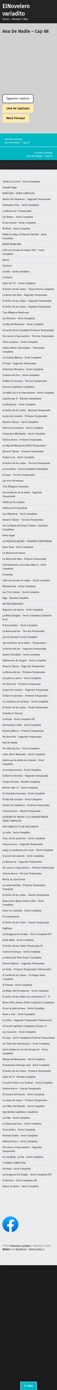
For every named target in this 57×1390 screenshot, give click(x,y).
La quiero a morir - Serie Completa (21, 678)
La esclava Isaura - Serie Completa (21, 770)
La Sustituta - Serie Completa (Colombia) (25, 469)
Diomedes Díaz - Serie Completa (20, 205)
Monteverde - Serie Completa (18, 586)
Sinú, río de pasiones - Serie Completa (23, 838)
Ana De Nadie (10, 742)
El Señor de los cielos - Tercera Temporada (26, 463)
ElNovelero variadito (20, 1245)
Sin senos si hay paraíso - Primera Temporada (28, 867)
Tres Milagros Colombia (15, 486)
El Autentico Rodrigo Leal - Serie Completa (26, 1065)
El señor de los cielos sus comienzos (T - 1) (26, 996)
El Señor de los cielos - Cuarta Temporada (25, 922)
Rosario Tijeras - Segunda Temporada (23, 666)
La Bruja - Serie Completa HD (18, 719)
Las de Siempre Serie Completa (19, 637)
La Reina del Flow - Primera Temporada (24, 559)
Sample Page (9, 187)
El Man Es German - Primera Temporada (24, 695)
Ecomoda (7, 574)
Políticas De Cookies (13, 502)
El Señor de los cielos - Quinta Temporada (25, 895)
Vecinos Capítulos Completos (18, 386)
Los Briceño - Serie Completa (18, 318)
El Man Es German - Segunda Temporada (25, 775)
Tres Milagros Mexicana (15, 312)
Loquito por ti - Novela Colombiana (21, 398)
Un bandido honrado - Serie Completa (23, 793)
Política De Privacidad (14, 508)
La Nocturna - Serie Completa (19, 404)
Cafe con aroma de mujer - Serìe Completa (26, 580)
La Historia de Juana (13, 553)
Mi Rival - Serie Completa (16, 228)
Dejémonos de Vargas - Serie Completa (24, 660)
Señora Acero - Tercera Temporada (21, 873)
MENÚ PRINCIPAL (11, 244)
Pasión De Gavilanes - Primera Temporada (26, 805)
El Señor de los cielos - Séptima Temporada (26, 306)
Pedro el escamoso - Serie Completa (22, 427)
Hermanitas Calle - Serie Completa (21, 725)
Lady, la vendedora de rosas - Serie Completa (27, 850)
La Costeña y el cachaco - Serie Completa (25, 701)
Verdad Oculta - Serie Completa (20, 1135)
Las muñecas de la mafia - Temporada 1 (24, 642)
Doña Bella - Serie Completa (18, 940)
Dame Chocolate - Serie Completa (21, 654)
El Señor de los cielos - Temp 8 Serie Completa (28, 289)
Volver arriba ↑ (36, 1249)
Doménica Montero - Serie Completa (22, 369)
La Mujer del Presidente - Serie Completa (25, 990)
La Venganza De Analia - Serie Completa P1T (27, 934)
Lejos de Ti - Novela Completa (19, 1076)
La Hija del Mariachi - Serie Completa (23, 324)
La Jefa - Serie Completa (15, 271)
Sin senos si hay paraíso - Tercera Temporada (28, 336)
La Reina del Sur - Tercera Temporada (23, 631)
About (5, 259)
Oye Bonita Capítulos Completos (20, 1112)
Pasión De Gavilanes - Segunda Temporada (26, 199)
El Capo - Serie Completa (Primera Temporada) (28, 1037)
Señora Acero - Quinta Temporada (21, 811)
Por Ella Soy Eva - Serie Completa (20, 748)
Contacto (7, 277)
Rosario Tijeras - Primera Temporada (23, 451)
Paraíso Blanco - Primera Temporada (23, 730)
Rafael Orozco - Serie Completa (19, 1141)
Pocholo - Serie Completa (16, 1168)
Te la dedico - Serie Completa (18, 1129)
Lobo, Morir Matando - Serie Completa (23, 754)
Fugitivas (7, 928)
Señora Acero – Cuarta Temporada (21, 1088)
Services (7, 265)
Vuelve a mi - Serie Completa (18, 457)
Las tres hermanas (13, 480)
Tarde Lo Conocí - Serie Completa (21, 181)
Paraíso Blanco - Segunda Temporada (23, 963)
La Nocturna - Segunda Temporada (22, 861)
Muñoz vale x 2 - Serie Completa (20, 787)
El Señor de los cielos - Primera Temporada (26, 1071)
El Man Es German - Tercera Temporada (24, 381)
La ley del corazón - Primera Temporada (24, 416)
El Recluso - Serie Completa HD (19, 1180)
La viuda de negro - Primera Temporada (24, 1100)
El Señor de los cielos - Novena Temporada (26, 410)
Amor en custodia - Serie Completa (21, 910)
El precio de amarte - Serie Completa (23, 856)
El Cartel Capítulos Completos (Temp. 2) (24, 1026)
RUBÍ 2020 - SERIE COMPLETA (18, 193)
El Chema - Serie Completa (17, 985)
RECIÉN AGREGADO (12, 603)
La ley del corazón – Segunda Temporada (25, 689)
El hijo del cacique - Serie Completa (22, 799)
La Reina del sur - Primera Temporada (23, 672)
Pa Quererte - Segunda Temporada (21, 736)
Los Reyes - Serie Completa (17, 216)
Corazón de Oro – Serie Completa (20, 375)
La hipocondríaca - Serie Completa (21, 1123)
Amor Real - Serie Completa (17, 547)
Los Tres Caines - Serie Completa (20, 592)
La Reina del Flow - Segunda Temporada (24, 295)
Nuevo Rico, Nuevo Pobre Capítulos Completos (28, 1002)
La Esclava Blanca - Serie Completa (21, 357)
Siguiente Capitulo (17, 98)
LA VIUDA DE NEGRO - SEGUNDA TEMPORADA (27, 541)
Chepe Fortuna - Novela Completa (21, 781)
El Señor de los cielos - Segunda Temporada (27, 300)
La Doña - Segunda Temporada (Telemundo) (27, 1020)
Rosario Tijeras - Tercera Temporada (22, 519)
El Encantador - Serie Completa (20, 625)
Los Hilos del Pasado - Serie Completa (23, 1106)
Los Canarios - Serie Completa (19, 1032)
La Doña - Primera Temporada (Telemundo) (26, 969)
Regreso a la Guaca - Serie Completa (22, 609)
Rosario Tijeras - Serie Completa (20, 422)
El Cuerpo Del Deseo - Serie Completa (23, 1094)
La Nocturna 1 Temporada (16, 211)
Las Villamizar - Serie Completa (19, 513)
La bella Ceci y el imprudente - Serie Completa (28, 392)
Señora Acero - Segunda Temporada (22, 844)
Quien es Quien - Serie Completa (20, 1186)
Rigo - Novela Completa (15, 598)
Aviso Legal (8, 535)
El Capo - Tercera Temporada (18, 474)
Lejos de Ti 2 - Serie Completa (18, 283)
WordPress (21, 1249)
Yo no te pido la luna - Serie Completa (23, 1008)
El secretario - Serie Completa (19, 222)
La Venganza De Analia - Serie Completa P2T (27, 1174)
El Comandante (10, 916)
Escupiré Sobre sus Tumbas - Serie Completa (27, 1082)
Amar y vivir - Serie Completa (18, 1014)
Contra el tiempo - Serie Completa (21, 951)
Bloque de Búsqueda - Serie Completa (23, 1059)
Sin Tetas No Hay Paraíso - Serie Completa (26, 1043)
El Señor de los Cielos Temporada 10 (22, 945)
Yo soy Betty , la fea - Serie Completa (22, 1157)
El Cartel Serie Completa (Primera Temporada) (28, 330)
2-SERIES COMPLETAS (14, 1162)
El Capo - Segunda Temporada (19, 363)
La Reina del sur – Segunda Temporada (24, 648)
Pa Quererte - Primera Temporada (21, 684)
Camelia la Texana (12, 713)
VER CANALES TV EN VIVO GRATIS (20, 826)
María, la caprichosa (13, 879)
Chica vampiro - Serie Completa (20, 342)
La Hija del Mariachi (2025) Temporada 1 (24, 445)
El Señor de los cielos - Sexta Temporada (25, 707)
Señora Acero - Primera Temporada (22, 439)
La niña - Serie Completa (16, 832)
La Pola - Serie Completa (16, 1117)
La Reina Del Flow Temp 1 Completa (21, 957)
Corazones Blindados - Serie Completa (23, 433)
